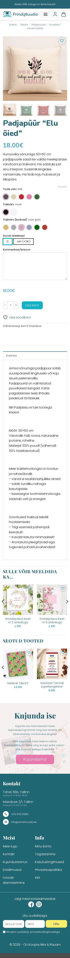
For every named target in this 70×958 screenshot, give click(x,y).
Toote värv (10, 189)
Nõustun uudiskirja (33, 932)
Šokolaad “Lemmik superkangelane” (52, 684)
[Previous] (9, 68)
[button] (45, 14)
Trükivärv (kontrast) (15, 219)
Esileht (13, 24)
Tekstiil (24, 24)
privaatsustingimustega (45, 932)
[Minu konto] (55, 14)
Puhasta (62, 186)
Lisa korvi (32, 305)
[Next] (60, 68)
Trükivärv (8, 204)
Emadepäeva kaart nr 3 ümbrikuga (18, 620)
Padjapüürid (38, 24)
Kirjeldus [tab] (11, 355)
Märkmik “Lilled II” (18, 683)
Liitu (56, 924)
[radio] (6, 197)
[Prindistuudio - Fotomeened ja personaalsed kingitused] (20, 14)
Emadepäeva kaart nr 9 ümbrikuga (52, 620)
